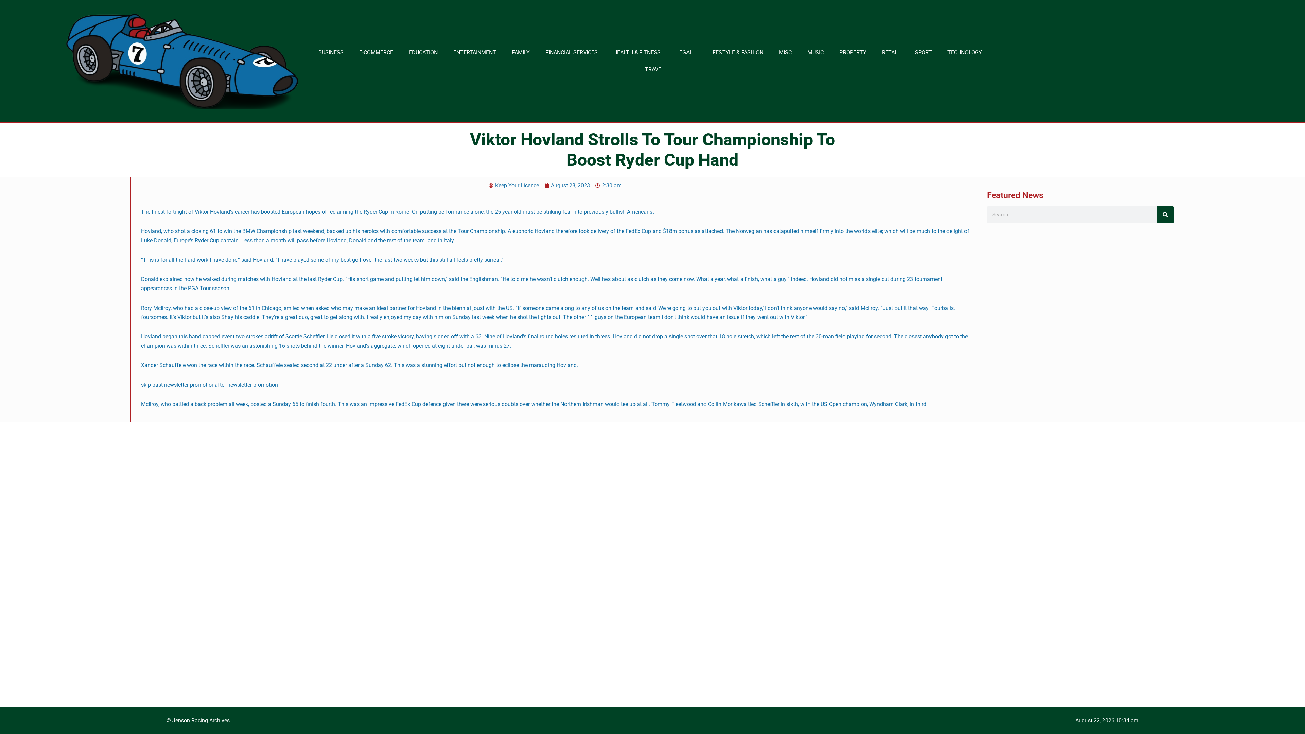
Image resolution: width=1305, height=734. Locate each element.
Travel (654, 69)
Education (423, 52)
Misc (785, 52)
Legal (684, 52)
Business (331, 52)
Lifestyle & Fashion (735, 52)
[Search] (1165, 214)
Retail (890, 52)
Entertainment (474, 52)
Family (521, 52)
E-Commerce (376, 52)
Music (815, 52)
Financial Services (571, 52)
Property (852, 52)
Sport (923, 52)
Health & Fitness (637, 52)
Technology (964, 52)
